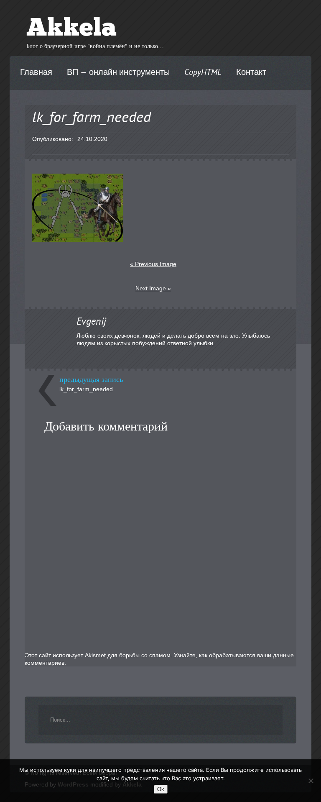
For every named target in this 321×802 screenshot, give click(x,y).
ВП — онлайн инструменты (118, 72)
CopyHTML (203, 72)
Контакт (251, 72)
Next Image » (153, 288)
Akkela (71, 29)
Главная (36, 72)
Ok (160, 789)
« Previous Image (153, 264)
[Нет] (310, 780)
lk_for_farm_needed (86, 389)
